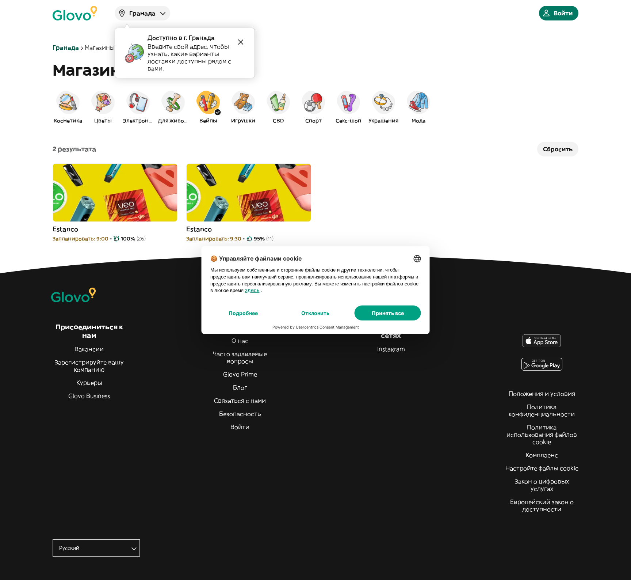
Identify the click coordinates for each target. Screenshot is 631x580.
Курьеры (89, 382)
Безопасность (240, 413)
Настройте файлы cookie (541, 468)
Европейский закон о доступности (542, 505)
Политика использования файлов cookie (541, 435)
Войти (239, 427)
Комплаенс (542, 455)
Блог (240, 387)
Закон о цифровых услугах (542, 485)
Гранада (66, 47)
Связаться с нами (240, 400)
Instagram (391, 349)
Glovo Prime (240, 374)
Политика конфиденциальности (542, 410)
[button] (68, 106)
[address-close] (240, 42)
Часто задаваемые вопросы (240, 357)
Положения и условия (542, 393)
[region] (315, 106)
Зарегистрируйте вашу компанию (89, 366)
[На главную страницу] (75, 13)
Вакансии (89, 349)
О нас (240, 340)
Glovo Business (89, 395)
